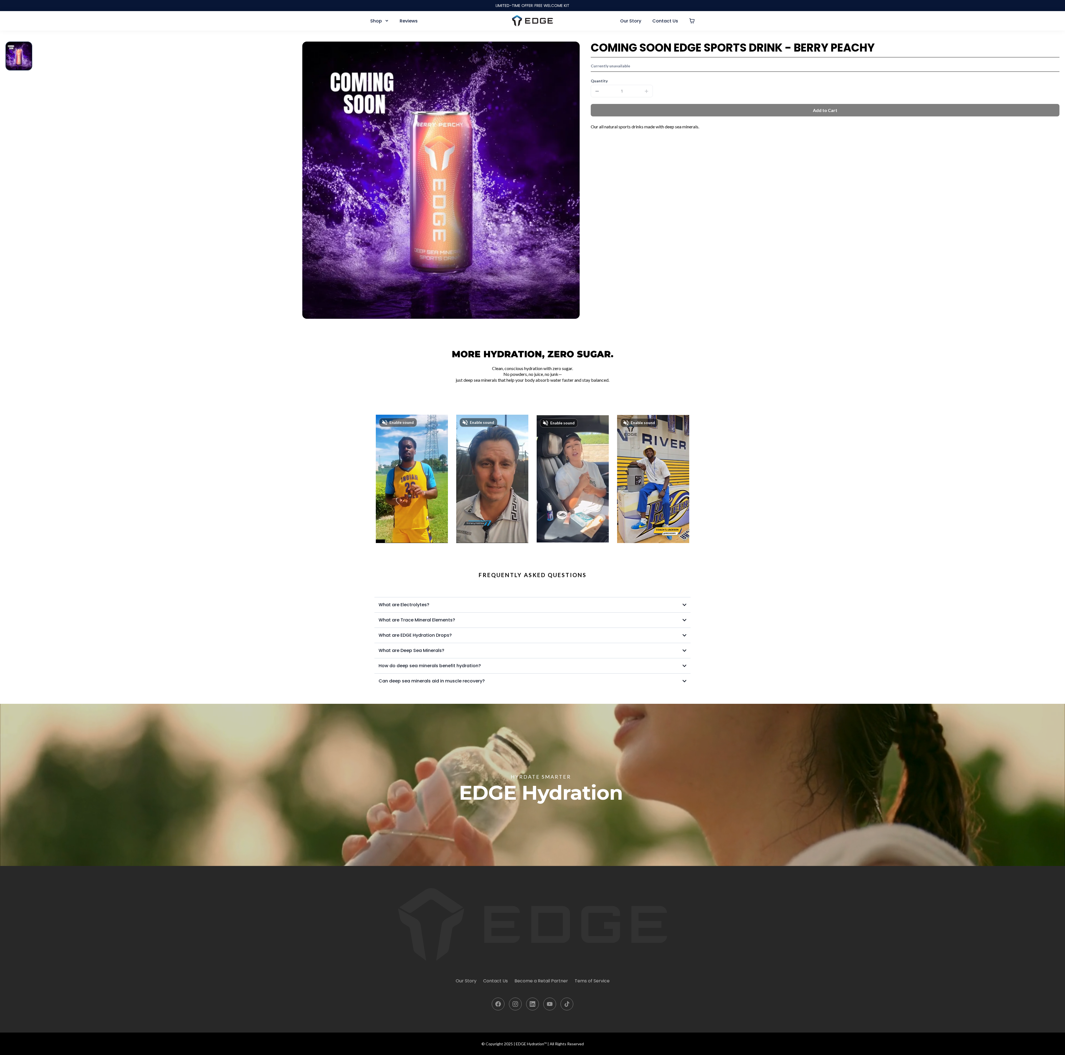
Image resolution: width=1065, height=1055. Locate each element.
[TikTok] (567, 1004)
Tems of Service (592, 981)
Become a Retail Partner (541, 981)
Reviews (409, 21)
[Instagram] (515, 1004)
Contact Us (495, 981)
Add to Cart (825, 110)
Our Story (466, 981)
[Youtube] (549, 1004)
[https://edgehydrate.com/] (532, 20)
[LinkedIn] (532, 1004)
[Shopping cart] (692, 21)
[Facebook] (498, 1004)
